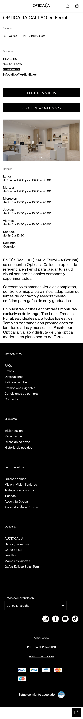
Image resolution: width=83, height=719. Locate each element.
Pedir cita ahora (41, 93)
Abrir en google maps (41, 108)
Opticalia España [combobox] (17, 605)
